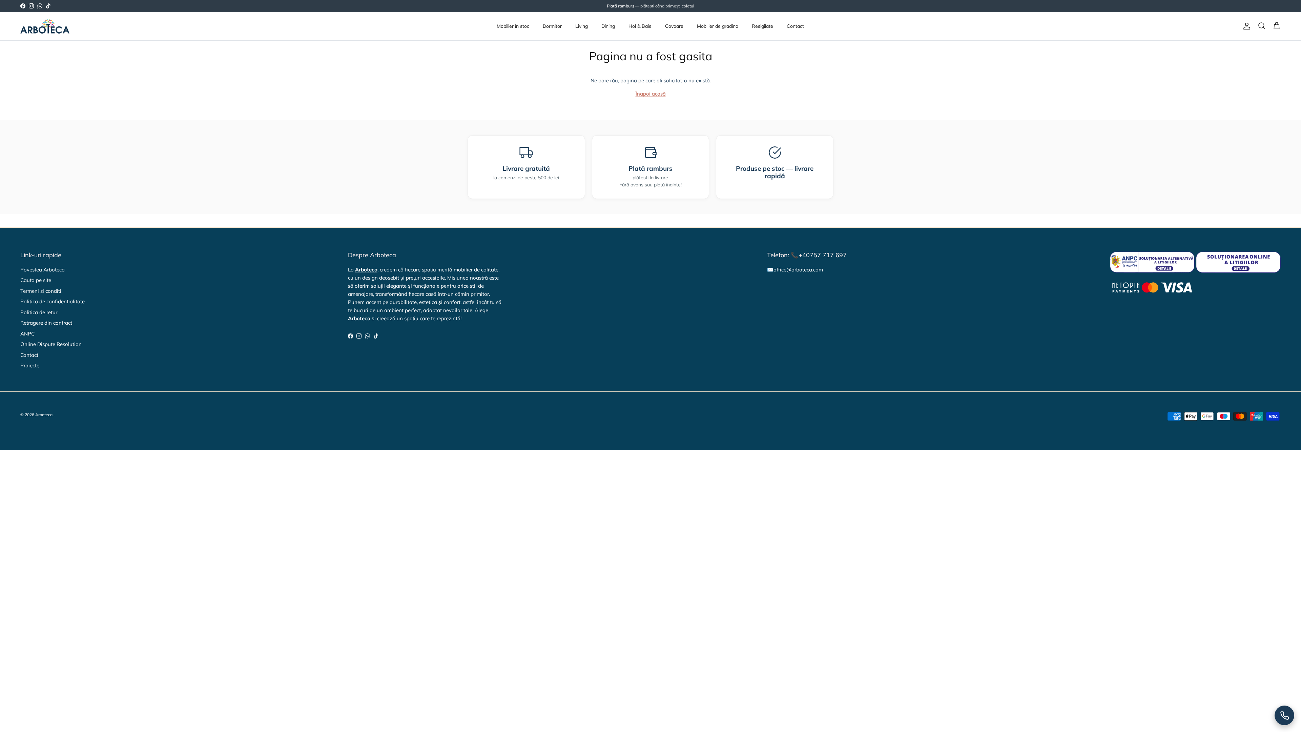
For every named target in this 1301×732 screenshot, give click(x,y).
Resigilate (762, 26)
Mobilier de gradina (717, 26)
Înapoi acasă (651, 93)
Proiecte (29, 365)
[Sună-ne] (1284, 715)
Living (581, 26)
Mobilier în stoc (513, 26)
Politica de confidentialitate (52, 301)
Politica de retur (38, 312)
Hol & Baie (640, 26)
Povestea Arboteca (42, 269)
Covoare (674, 26)
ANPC (27, 333)
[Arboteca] (44, 26)
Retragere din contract (46, 323)
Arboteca (44, 414)
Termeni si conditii (41, 291)
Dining (608, 26)
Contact (795, 26)
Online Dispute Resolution (51, 344)
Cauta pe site (35, 280)
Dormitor (552, 26)
